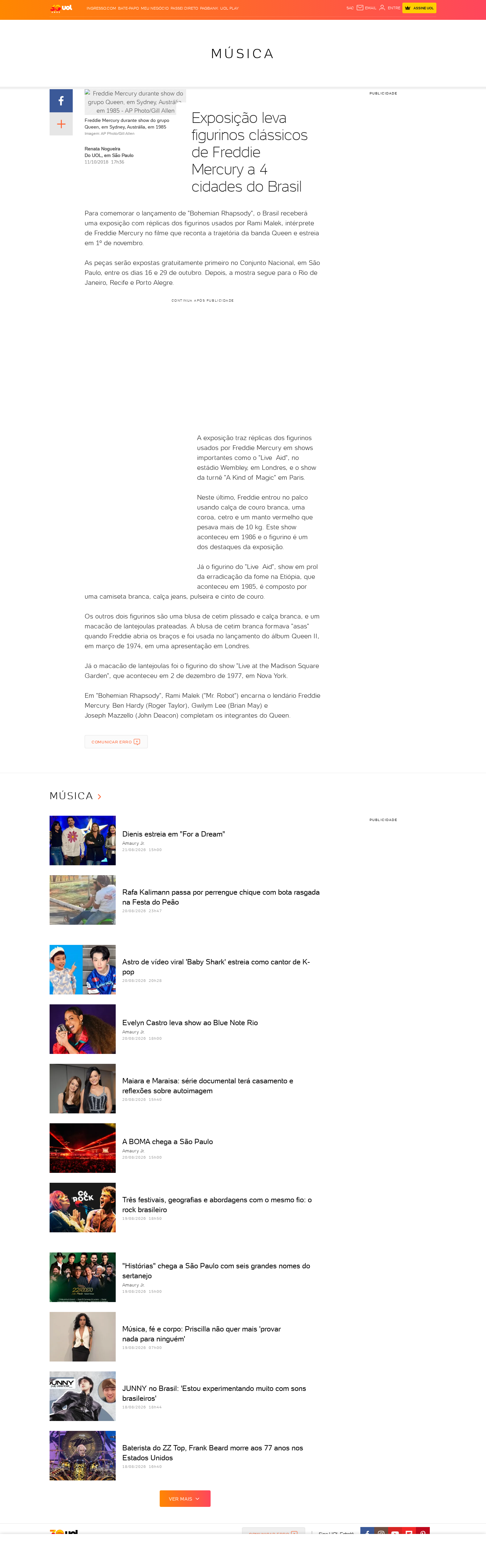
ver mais (180, 1499)
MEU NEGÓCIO (155, 8)
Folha (209, 26)
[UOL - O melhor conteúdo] (61, 8)
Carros (167, 26)
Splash (248, 26)
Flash (82, 26)
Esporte (228, 26)
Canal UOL (337, 26)
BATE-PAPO (128, 8)
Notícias (125, 26)
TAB (371, 26)
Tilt (306, 26)
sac (350, 8)
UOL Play (229, 8)
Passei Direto (184, 8)
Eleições (102, 26)
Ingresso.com (101, 8)
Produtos (62, 26)
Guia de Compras (425, 26)
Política (146, 26)
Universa (269, 26)
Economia (189, 26)
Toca (396, 26)
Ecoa (317, 26)
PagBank (209, 8)
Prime (383, 26)
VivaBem (291, 26)
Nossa (358, 26)
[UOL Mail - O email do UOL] (366, 8)
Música (243, 53)
